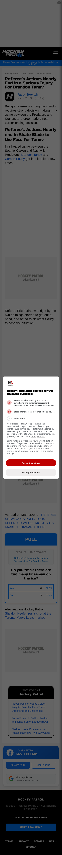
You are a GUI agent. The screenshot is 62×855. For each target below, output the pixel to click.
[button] (31, 418)
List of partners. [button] (38, 436)
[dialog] (31, 427)
